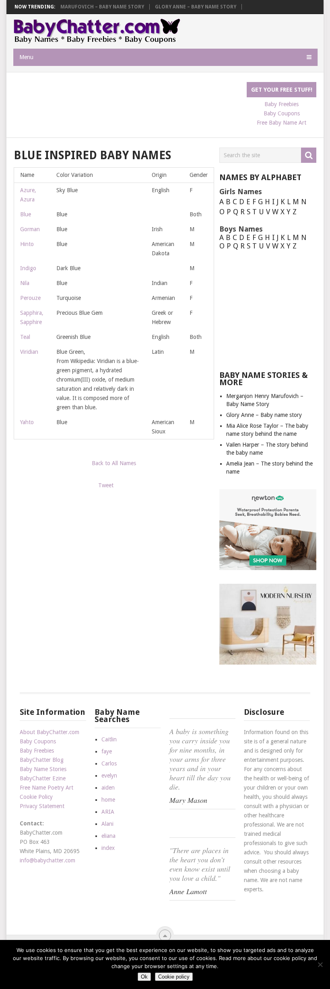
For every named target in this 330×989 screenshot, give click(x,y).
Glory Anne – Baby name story (195, 7)
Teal (25, 337)
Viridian (29, 352)
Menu (26, 57)
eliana (108, 836)
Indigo (28, 268)
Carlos (109, 763)
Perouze (30, 298)
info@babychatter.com (47, 860)
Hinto (27, 244)
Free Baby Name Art (281, 122)
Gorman (30, 229)
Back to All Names (114, 463)
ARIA (107, 811)
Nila (24, 283)
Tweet (105, 485)
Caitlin (109, 739)
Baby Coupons (38, 741)
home (108, 799)
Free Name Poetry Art (46, 787)
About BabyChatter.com (49, 732)
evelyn (109, 775)
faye (106, 751)
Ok (144, 977)
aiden (108, 787)
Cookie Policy (36, 797)
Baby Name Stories (43, 769)
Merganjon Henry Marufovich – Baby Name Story (78, 7)
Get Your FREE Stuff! (281, 89)
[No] (320, 964)
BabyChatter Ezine (43, 778)
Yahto (27, 422)
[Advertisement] (160, 100)
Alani (107, 824)
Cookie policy (174, 977)
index (108, 848)
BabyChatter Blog (42, 760)
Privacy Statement (42, 806)
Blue (25, 214)
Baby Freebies (37, 750)
